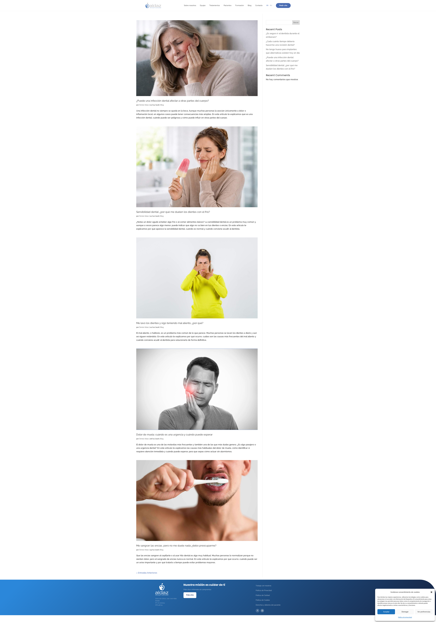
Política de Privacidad (264, 590)
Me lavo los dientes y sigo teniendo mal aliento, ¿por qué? (169, 323)
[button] (431, 592)
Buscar (296, 22)
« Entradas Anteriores (146, 573)
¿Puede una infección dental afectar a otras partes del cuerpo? (172, 100)
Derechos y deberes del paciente (268, 605)
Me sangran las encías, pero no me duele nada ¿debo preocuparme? (176, 545)
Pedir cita (283, 5)
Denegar (405, 612)
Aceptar (386, 612)
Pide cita (190, 595)
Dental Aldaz (144, 105)
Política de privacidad (405, 617)
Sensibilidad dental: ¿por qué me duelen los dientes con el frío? (173, 211)
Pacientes (227, 5)
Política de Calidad (263, 595)
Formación (239, 5)
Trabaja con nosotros (263, 586)
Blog (249, 5)
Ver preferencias (423, 612)
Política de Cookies (263, 600)
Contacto (259, 5)
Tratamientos (214, 5)
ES (267, 5)
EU (271, 5)
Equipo (203, 5)
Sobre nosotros (190, 5)
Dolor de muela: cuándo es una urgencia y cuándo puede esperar (174, 434)
